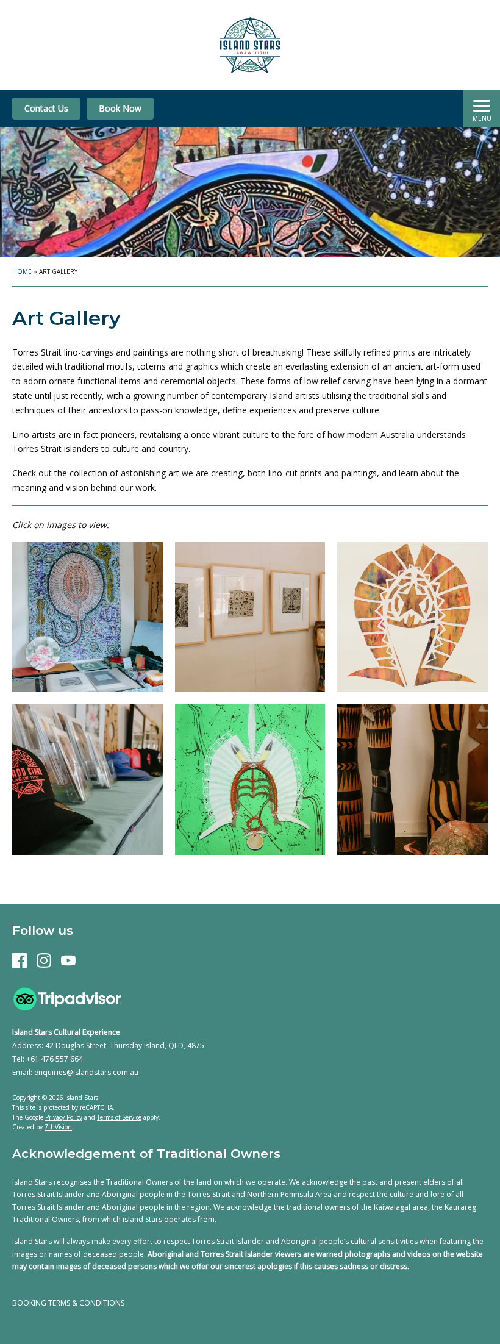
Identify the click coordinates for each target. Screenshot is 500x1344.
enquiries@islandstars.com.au (86, 1072)
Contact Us (46, 108)
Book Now (120, 108)
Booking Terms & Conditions (68, 1303)
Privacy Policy (63, 1117)
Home (22, 271)
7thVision (58, 1127)
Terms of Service (119, 1117)
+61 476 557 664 (54, 1059)
